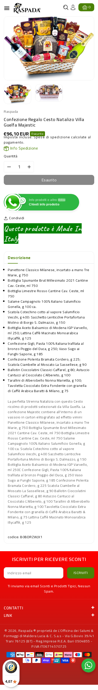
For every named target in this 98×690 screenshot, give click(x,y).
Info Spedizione (23, 148)
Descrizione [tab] (19, 257)
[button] (65, 7)
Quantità (10, 156)
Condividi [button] (16, 218)
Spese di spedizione (52, 137)
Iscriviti (81, 572)
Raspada (25, 630)
